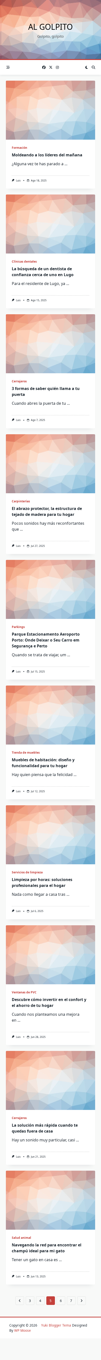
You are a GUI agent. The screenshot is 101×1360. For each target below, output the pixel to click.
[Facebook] (44, 67)
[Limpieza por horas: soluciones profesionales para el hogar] (50, 834)
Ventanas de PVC (24, 992)
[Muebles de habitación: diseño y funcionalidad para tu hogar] (50, 715)
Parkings (18, 627)
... (65, 163)
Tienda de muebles (26, 752)
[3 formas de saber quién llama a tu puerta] (50, 343)
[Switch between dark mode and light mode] (86, 67)
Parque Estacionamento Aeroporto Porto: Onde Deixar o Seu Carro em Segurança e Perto (46, 640)
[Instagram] (57, 67)
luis (18, 180)
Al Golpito (50, 26)
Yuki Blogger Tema (56, 1325)
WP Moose (22, 1330)
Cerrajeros (19, 381)
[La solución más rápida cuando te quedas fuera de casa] (50, 1080)
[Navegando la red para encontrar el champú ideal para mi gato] (50, 1200)
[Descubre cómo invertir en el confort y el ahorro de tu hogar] (50, 954)
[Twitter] (50, 67)
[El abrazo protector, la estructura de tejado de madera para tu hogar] (50, 463)
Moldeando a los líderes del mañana (47, 155)
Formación (19, 148)
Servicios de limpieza (27, 872)
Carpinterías (21, 501)
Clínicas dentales (24, 261)
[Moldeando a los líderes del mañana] (50, 110)
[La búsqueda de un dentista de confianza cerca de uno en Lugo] (50, 224)
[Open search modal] (93, 67)
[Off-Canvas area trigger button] (8, 67)
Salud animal (21, 1238)
